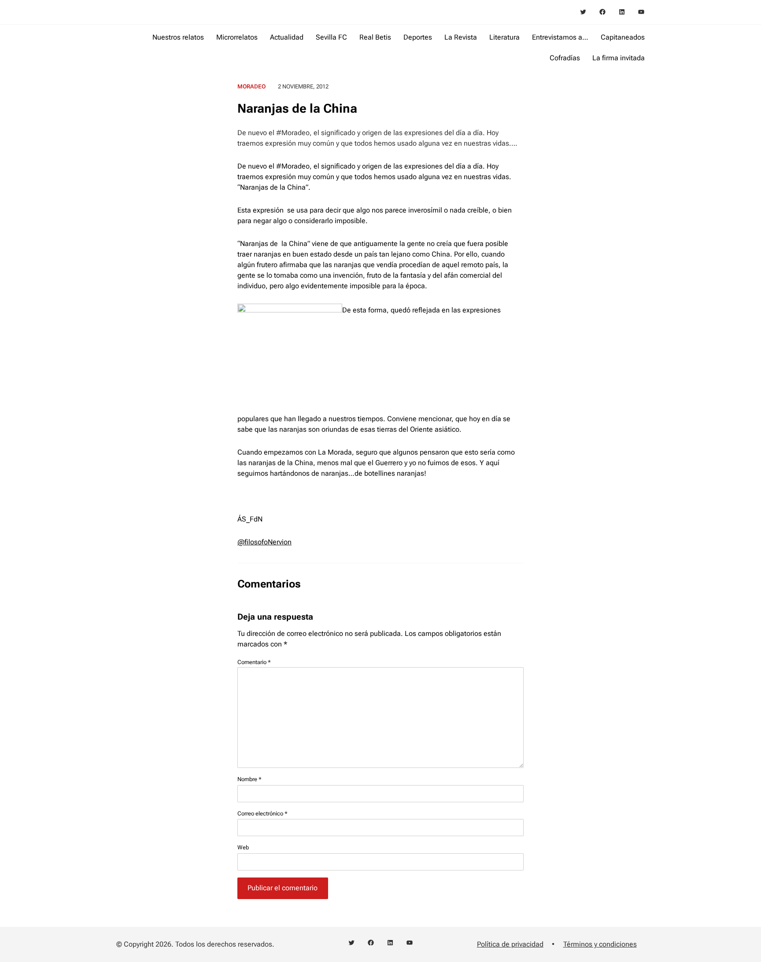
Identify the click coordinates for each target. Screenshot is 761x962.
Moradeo (251, 86)
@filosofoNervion (264, 542)
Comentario (254, 662)
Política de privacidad (510, 944)
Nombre (249, 779)
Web (243, 847)
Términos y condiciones (600, 944)
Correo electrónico (262, 813)
